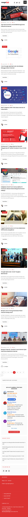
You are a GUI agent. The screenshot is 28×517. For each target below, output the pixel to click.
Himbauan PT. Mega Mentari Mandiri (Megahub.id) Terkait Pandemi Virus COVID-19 (14, 148)
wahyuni (6, 366)
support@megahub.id (9, 483)
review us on (10, 399)
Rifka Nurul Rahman (11, 402)
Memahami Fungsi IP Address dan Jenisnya (10, 458)
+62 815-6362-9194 (14, 511)
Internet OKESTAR (7, 495)
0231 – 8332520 (8, 480)
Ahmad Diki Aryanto (11, 412)
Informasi (4, 46)
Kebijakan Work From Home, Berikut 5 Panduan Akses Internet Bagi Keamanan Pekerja (13, 188)
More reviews (14, 428)
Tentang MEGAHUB (7, 493)
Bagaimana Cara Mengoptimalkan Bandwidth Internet (12, 442)
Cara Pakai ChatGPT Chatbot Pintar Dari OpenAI (11, 451)
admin (6, 81)
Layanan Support (7, 498)
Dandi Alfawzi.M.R (11, 420)
